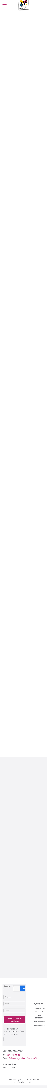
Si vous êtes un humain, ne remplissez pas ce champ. (14, 1031)
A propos (37, 1003)
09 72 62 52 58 (13, 1055)
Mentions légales (15, 1080)
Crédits (29, 1082)
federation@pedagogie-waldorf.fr (23, 1058)
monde (22, 746)
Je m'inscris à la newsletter (14, 1020)
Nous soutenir (39, 1026)
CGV (26, 1080)
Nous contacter (39, 1022)
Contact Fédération (12, 1050)
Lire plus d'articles (22, 971)
